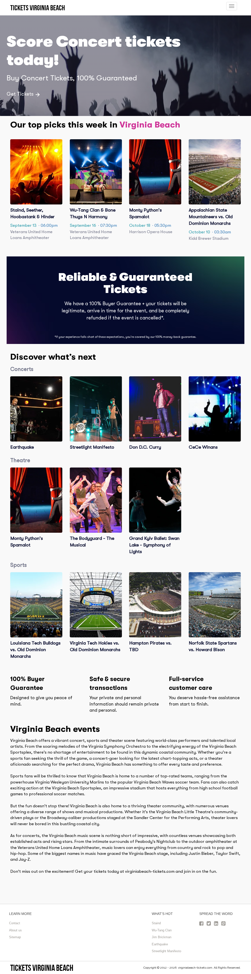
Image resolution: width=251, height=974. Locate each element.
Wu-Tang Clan (162, 930)
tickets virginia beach (41, 967)
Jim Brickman (161, 937)
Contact (14, 923)
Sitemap (15, 937)
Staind (156, 923)
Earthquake (160, 944)
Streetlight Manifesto (166, 951)
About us (15, 930)
